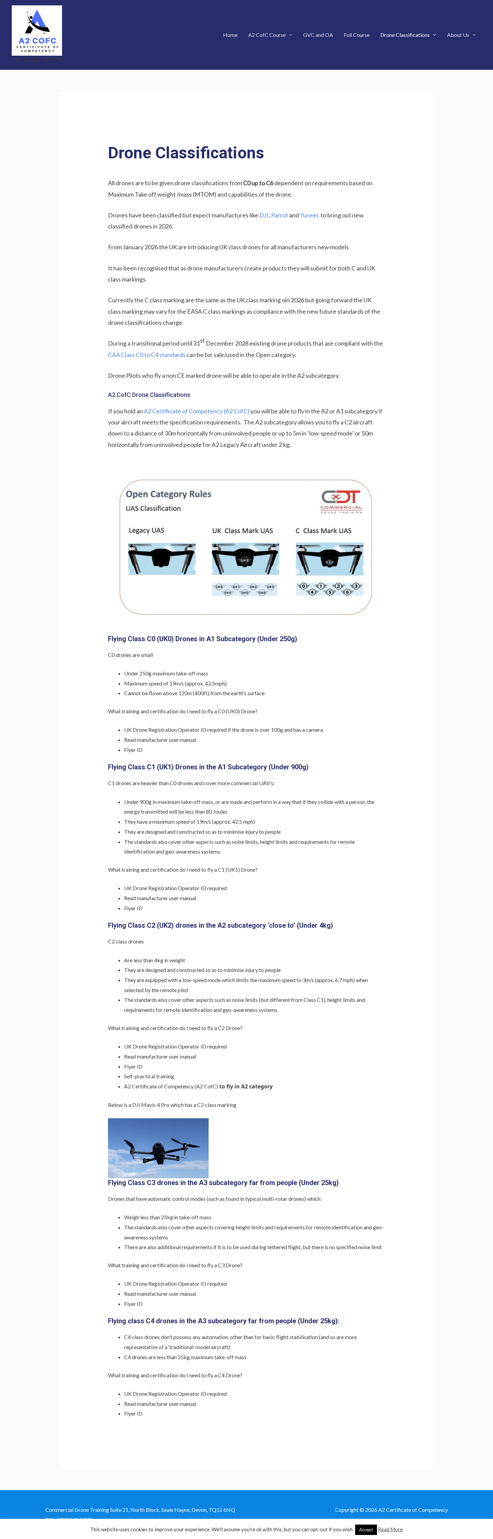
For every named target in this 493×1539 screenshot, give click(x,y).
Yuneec (310, 215)
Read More (390, 1529)
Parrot (279, 215)
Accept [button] (366, 1529)
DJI (264, 215)
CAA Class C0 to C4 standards (146, 354)
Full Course (357, 35)
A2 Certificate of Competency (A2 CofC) (197, 411)
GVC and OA (318, 35)
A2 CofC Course (267, 35)
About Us (458, 35)
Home (230, 35)
